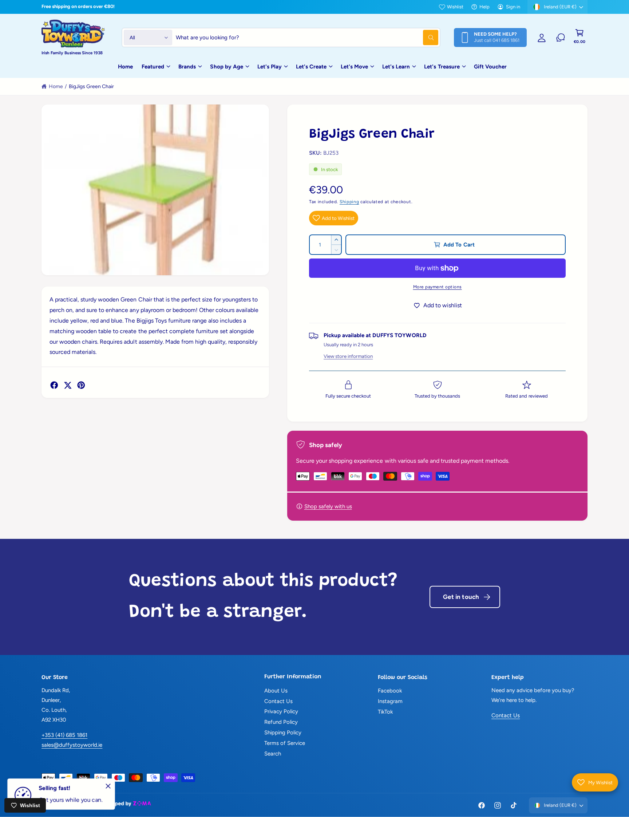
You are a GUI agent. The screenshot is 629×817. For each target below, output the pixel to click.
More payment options (437, 286)
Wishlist (455, 6)
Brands (187, 66)
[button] (579, 37)
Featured (153, 66)
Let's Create (311, 66)
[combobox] (307, 37)
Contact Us (278, 701)
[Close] (108, 786)
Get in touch (461, 596)
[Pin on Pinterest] (81, 385)
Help (484, 6)
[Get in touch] (560, 37)
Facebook (390, 690)
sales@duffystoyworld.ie (71, 745)
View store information (348, 356)
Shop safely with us (328, 506)
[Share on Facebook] (54, 385)
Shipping (349, 201)
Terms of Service (284, 743)
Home (56, 86)
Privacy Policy (281, 711)
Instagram (390, 701)
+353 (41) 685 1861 (64, 735)
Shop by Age (226, 66)
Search (272, 753)
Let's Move (354, 66)
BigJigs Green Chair (91, 86)
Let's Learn (396, 66)
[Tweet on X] (67, 385)
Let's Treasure (441, 66)
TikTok (385, 712)
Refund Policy (281, 722)
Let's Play (269, 66)
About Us (276, 690)
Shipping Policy (282, 732)
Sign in (513, 6)
